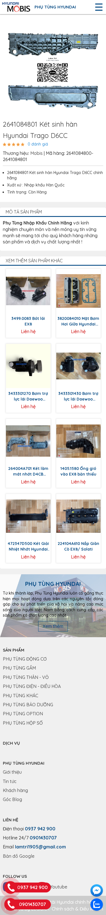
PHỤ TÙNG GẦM (19, 668)
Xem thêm (53, 626)
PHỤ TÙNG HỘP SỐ (23, 723)
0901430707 (43, 838)
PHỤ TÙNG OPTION (23, 713)
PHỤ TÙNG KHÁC (20, 695)
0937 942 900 (40, 829)
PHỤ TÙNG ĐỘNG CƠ (25, 659)
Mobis (36, 153)
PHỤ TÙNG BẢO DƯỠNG (28, 704)
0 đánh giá (38, 144)
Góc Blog (12, 799)
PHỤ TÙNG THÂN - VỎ (26, 677)
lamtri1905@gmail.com (40, 847)
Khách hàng (15, 790)
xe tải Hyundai (59, 902)
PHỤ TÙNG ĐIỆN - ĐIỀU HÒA (32, 686)
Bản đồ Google (18, 856)
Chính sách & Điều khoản (77, 909)
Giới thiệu (12, 772)
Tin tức (9, 781)
